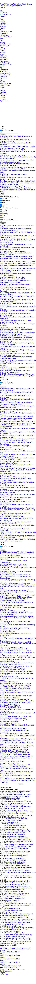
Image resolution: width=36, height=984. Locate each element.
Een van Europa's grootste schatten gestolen (15, 583)
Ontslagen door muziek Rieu (14, 793)
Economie (3, 26)
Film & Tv (5, 204)
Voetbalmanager (5, 63)
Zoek (11, 4)
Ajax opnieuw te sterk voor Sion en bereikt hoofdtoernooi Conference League (15, 281)
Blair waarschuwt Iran (12, 822)
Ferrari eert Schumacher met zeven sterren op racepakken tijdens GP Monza (16, 229)
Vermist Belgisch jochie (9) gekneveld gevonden (19, 919)
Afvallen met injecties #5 (10, 697)
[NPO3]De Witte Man (9, 676)
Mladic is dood (7, 631)
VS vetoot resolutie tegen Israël (14, 850)
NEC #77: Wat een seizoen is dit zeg (14, 611)
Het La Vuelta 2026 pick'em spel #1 (13, 751)
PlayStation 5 (4, 76)
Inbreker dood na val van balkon (15, 924)
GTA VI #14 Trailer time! (10, 555)
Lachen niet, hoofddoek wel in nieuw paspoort (20, 921)
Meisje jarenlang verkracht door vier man (18, 941)
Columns (29, 4)
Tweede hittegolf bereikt (12, 909)
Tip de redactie (4, 101)
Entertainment (4, 35)
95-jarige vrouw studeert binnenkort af (16, 838)
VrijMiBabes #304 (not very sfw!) (13, 477)
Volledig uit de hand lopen (10, 708)
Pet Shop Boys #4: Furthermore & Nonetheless (17, 701)
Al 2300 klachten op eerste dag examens (18, 791)
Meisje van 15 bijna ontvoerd (14, 808)
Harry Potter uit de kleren (12, 896)
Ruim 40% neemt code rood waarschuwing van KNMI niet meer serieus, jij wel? (17, 248)
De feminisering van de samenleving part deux (16, 616)
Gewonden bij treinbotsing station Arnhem (19, 839)
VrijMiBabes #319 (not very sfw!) (12, 148)
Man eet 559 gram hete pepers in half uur (17, 851)
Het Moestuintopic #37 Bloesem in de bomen (16, 597)
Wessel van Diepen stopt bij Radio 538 (16, 917)
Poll (3, 217)
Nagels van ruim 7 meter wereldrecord (17, 869)
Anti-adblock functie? (9, 682)
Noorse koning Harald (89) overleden (14, 747)
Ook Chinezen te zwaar (12, 853)
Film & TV (3, 78)
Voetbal (2, 49)
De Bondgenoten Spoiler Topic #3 (13, 566)
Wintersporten (4, 59)
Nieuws (24, 4)
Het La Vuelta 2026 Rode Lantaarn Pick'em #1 (17, 746)
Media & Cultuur (5, 44)
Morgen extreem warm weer (14, 910)
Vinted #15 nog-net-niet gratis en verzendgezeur (17, 657)
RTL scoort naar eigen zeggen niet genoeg (18, 806)
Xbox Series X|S (5, 75)
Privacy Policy (20, 969)
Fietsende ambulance (11, 912)
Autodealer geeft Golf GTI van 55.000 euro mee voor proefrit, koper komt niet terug (17, 458)
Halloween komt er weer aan (11, 647)
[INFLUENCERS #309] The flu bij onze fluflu (17, 595)
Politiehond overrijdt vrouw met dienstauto (18, 938)
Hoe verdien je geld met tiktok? (11, 605)
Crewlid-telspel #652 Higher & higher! (14, 733)
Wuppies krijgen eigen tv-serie (15, 943)
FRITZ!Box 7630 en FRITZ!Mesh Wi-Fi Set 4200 (17, 239)
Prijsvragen (3, 94)
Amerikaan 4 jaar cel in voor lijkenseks (17, 883)
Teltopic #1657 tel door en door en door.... (15, 754)
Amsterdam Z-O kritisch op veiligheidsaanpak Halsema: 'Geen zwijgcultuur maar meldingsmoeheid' (16, 337)
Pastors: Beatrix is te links (13, 843)
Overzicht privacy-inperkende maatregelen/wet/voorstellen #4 (12, 762)
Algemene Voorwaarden (7, 969)
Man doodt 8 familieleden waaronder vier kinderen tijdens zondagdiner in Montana (18, 183)
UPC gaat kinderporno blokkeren (16, 825)
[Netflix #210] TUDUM (10, 723)
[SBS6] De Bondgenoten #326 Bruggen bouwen (17, 778)
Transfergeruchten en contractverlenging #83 (16, 756)
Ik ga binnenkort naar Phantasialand (13, 649)
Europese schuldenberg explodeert (13, 728)
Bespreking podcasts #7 (9, 690)
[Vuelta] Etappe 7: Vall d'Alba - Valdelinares (16, 650)
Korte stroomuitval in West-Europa (15, 860)
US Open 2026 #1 (8, 614)
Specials (14, 6)
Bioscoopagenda (5, 45)
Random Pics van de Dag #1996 (12, 155)
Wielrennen (3, 56)
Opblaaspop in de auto (12, 900)
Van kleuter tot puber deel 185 (11, 664)
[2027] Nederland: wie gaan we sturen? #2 (15, 642)
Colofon (2, 97)
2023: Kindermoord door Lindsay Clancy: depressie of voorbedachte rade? (15, 703)
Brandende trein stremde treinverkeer (16, 810)
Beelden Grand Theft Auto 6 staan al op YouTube (17, 261)
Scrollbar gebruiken (8, 130)
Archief (19, 6)
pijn (3, 637)
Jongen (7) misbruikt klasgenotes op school (18, 876)
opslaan (3, 134)
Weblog (6, 4)
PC (1, 68)
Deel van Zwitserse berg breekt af (15, 936)
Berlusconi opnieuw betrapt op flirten (16, 819)
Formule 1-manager (6, 64)
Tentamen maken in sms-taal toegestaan (17, 848)
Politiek (2, 28)
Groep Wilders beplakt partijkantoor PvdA (19, 867)
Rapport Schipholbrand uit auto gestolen (17, 915)
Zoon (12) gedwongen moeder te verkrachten (19, 815)
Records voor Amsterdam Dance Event (17, 865)
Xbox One (3, 71)
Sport (1, 47)
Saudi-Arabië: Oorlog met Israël (15, 898)
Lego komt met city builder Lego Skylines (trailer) (17, 181)
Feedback (3, 99)
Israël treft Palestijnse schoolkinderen (16, 855)
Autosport (3, 52)
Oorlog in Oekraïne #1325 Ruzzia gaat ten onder (17, 585)
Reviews (2, 6)
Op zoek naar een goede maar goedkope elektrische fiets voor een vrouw (14, 720)
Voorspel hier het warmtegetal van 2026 (15, 699)
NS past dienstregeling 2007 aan (15, 889)
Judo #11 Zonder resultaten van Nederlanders (16, 656)
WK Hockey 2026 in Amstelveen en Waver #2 (16, 663)
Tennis (2, 54)
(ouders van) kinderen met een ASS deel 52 (16, 666)
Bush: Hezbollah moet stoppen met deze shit (19, 914)
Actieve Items (17, 4)
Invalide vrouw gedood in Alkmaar (15, 857)
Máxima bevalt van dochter (14, 820)
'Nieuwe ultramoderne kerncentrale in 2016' (19, 940)
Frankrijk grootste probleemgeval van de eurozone (17, 268)
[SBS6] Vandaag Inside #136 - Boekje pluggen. (17, 739)
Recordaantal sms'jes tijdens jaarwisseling (17, 831)
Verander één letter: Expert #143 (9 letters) (15, 685)
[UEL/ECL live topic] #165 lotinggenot (15, 574)
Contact (2, 95)
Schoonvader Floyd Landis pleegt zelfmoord (18, 888)
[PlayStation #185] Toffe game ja (12, 668)
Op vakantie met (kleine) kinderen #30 (14, 753)
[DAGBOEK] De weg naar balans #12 (15, 687)
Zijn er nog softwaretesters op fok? (12, 669)
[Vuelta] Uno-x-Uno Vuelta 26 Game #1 (15, 749)
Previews (8, 6)
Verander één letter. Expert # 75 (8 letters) (15, 689)
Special (4, 215)
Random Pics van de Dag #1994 (12, 186)
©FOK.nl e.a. (4, 974)
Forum (2, 4)
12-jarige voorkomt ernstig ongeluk (15, 813)
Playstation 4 (4, 70)
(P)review (5, 214)
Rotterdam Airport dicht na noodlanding (17, 796)
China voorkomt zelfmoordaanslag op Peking (19, 803)
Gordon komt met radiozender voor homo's (18, 794)
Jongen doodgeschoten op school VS (16, 829)
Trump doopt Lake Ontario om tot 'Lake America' (17, 146)
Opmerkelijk (4, 33)
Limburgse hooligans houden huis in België (18, 903)
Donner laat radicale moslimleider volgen (17, 881)
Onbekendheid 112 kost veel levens (15, 817)
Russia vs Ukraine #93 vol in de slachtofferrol (17, 552)
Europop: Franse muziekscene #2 (13, 718)
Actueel (2, 21)
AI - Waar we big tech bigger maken (13, 766)
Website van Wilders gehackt (14, 926)
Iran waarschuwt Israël (12, 931)
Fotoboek (3, 92)
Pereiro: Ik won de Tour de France (15, 895)
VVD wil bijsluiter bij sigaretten (14, 827)
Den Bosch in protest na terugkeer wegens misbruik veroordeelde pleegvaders (15, 498)
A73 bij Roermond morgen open (15, 805)
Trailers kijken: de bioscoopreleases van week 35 (17, 256)
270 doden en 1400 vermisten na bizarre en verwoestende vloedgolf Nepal (15, 164)
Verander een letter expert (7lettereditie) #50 (16, 695)
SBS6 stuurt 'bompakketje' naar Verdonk (17, 870)
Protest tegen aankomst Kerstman (16, 836)
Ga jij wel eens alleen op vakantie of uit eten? (16, 671)
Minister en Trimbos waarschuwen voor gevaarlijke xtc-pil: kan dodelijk (14, 629)
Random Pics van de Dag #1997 (12, 150)
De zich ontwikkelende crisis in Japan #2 (15, 765)
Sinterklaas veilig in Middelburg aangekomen (18, 841)
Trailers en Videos (5, 83)
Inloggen (2, 7)
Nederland (3, 23)
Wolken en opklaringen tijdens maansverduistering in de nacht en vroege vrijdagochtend (17, 333)
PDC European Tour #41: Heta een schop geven (17, 554)
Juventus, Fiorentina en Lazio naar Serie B (18, 922)
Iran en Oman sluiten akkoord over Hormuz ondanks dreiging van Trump (15, 462)
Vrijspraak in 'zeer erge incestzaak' (16, 824)
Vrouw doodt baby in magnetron (15, 834)
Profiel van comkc (5, 787)
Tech (1, 30)
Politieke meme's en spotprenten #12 (14, 599)
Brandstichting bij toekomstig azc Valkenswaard (17, 167)
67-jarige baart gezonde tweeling (15, 832)
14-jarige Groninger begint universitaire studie (20, 812)
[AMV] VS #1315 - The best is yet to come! (15, 571)
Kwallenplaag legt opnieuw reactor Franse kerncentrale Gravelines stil (15, 321)
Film (1, 40)
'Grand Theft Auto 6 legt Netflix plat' (13, 287)
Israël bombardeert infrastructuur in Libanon (19, 934)
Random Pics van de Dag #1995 (12, 169)
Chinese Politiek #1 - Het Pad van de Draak (15, 716)
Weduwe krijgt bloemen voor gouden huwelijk (19, 928)
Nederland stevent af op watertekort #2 (14, 590)
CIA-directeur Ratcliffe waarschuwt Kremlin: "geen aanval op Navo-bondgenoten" (16, 330)
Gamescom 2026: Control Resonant (13, 251)
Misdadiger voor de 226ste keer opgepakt (17, 886)
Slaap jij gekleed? (8, 573)
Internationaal (4, 25)
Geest (4, 645)
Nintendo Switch (5, 73)
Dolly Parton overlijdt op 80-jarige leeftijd (15, 188)
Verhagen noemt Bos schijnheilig (15, 862)
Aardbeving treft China (12, 800)
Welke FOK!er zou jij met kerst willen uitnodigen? (18, 644)
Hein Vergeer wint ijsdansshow (14, 864)
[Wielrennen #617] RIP (10, 706)
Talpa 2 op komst (11, 902)
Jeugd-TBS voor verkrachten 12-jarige (16, 929)
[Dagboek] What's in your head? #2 (13, 564)
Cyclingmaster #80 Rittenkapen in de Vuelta (16, 612)
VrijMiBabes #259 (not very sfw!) (13, 420)
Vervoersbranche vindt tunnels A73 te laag (18, 801)
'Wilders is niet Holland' (13, 798)
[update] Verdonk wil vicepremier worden (18, 846)
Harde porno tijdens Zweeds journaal (16, 884)
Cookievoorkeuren (5, 971)
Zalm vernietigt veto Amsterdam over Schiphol (19, 845)
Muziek (2, 38)
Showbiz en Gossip (6, 31)
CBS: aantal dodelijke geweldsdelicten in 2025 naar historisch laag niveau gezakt (16, 161)
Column (4, 212)
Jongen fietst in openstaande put (14, 891)
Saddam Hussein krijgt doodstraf (16, 858)
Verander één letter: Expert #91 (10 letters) (15, 683)
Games (2, 66)
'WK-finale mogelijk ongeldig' (15, 933)
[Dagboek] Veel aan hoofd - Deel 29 (14, 740)
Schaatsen (3, 57)
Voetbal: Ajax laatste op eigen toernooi (17, 893)
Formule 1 (3, 51)
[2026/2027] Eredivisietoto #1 (12, 600)
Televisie (2, 42)
